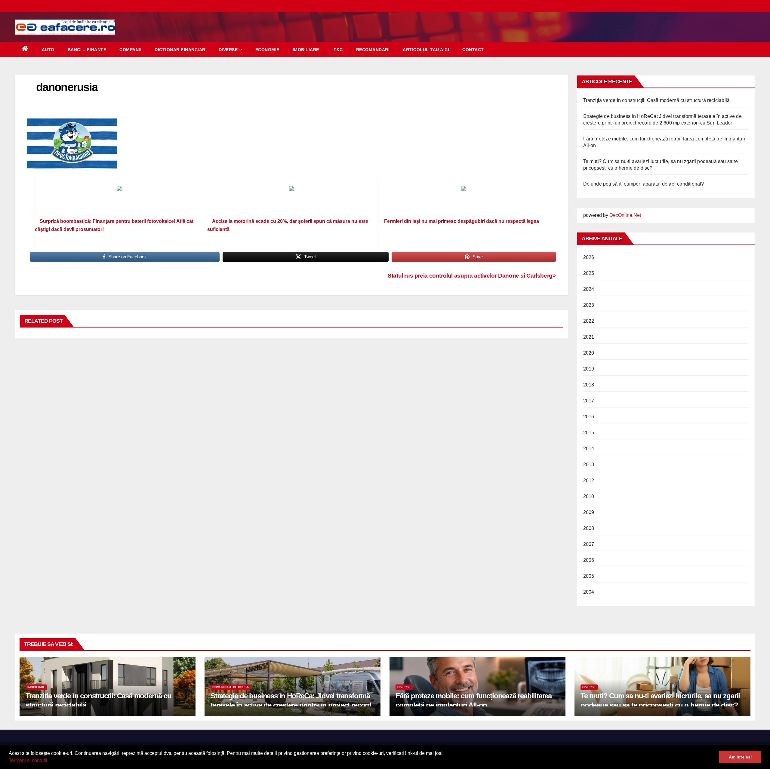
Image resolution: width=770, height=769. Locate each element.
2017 (588, 400)
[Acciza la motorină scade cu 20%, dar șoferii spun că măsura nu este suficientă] (291, 200)
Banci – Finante (87, 49)
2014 (588, 448)
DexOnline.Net (625, 215)
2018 (588, 384)
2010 (588, 496)
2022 (588, 321)
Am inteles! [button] (740, 757)
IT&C (337, 49)
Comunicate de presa (230, 687)
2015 (588, 432)
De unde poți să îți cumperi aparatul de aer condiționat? (643, 183)
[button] (49, 761)
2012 (588, 480)
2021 (588, 337)
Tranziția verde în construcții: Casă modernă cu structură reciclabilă (656, 100)
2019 (588, 368)
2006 (588, 560)
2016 (588, 416)
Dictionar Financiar (180, 49)
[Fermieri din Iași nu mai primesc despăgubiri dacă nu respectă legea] (463, 200)
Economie (267, 49)
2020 (588, 352)
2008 (588, 528)
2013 (588, 464)
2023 (588, 305)
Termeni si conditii (28, 760)
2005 (588, 576)
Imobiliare (306, 49)
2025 (588, 273)
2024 (588, 289)
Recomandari (373, 49)
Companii (130, 49)
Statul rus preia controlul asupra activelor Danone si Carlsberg (470, 275)
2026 (588, 257)
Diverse (228, 49)
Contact (473, 49)
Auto (48, 49)
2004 (588, 592)
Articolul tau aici (426, 49)
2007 (588, 544)
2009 (588, 512)
